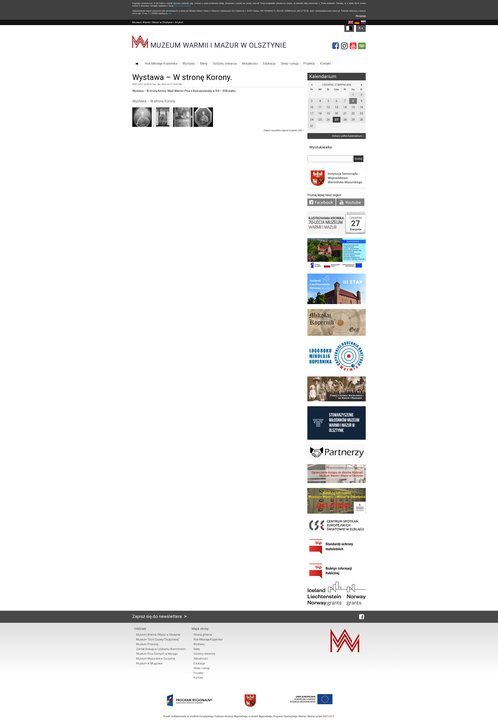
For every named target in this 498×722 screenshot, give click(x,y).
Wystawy (188, 63)
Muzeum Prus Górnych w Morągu (157, 653)
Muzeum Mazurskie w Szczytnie (155, 658)
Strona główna (203, 634)
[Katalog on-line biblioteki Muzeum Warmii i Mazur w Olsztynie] (336, 512)
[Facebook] (335, 45)
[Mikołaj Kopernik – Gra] (336, 334)
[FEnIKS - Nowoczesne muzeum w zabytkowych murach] (336, 267)
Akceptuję (360, 16)
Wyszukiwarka (320, 147)
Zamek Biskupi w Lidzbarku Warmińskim (161, 649)
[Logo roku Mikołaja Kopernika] (336, 370)
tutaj (170, 13)
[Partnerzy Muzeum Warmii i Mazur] (336, 458)
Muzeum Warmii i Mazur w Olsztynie (152, 22)
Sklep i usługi (289, 63)
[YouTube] (353, 46)
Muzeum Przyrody (147, 644)
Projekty (309, 63)
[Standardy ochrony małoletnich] (336, 555)
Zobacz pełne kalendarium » (348, 135)
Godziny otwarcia (225, 63)
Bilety (204, 63)
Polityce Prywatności (182, 6)
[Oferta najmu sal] (336, 482)
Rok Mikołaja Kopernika (161, 63)
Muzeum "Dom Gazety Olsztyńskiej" (158, 639)
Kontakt (325, 63)
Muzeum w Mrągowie (149, 663)
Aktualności (250, 63)
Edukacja (269, 63)
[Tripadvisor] (362, 46)
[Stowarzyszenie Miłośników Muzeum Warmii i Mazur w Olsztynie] (336, 438)
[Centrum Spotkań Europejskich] (336, 531)
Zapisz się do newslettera (157, 616)
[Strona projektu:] (336, 400)
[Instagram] (344, 46)
